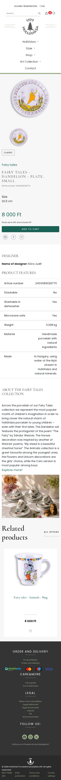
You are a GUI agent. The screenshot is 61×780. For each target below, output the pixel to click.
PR (30, 713)
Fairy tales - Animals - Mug (30, 597)
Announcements (30, 716)
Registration (30, 6)
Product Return (30, 659)
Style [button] (29, 48)
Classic (8, 152)
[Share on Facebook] (13, 237)
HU (43, 6)
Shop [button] (29, 55)
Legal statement (30, 704)
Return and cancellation (30, 701)
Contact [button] (30, 68)
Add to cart (30, 229)
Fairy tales (9, 165)
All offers (51, 532)
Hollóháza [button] (29, 42)
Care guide (30, 682)
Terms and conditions (34, 774)
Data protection (20, 774)
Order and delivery (30, 663)
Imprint (30, 710)
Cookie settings (51, 774)
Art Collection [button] (29, 61)
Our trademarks (30, 685)
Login (19, 6)
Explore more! (12, 470)
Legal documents (30, 707)
